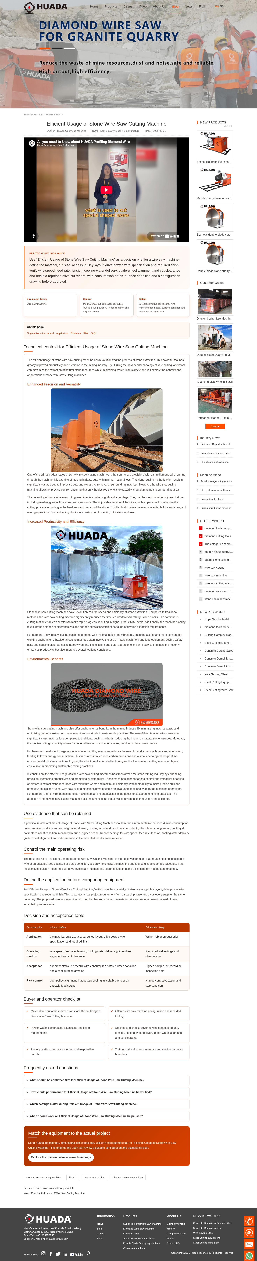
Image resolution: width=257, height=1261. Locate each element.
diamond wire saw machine (128, 1177)
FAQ (93, 333)
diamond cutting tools (215, 536)
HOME (49, 114)
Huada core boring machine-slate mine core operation (214, 509)
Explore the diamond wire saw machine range (61, 1157)
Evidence (76, 333)
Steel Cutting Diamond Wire (219, 642)
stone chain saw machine (216, 599)
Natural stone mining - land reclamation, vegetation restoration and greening (213, 454)
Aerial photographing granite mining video (214, 483)
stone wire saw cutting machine (43, 1177)
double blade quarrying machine (216, 551)
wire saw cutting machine (216, 583)
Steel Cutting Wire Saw (219, 690)
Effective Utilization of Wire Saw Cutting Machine (58, 1193)
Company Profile (176, 1223)
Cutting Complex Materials (219, 634)
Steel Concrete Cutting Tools (139, 1238)
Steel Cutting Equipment (219, 682)
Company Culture (176, 1233)
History (171, 1228)
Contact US (173, 1243)
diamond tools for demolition (219, 627)
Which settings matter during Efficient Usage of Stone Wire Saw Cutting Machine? (84, 1104)
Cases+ (215, 426)
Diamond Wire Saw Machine (139, 1228)
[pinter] (89, 1254)
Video (100, 1238)
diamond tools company (216, 528)
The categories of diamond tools (216, 544)
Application (62, 333)
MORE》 (228, 126)
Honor (170, 1238)
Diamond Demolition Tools (207, 1241)
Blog (58, 114)
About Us (174, 1216)
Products (130, 1216)
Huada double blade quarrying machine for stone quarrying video (212, 500)
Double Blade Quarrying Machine (141, 1243)
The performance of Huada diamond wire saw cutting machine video (214, 491)
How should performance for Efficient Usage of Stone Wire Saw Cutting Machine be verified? (91, 1092)
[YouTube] (77, 1254)
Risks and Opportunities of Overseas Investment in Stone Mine (213, 445)
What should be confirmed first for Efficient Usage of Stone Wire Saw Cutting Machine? (87, 1080)
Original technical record (40, 333)
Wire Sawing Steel (216, 674)
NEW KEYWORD (206, 1216)
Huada (73, 1177)
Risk (85, 333)
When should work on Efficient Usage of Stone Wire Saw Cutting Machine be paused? (86, 1116)
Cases (100, 1233)
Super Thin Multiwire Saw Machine (142, 1223)
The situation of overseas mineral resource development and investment (213, 463)
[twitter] (59, 1254)
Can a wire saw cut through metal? (55, 1188)
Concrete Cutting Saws (219, 650)
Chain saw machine (134, 1248)
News (100, 1223)
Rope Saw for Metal (217, 619)
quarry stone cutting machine (216, 559)
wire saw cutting (212, 567)
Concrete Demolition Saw (219, 666)
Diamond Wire (131, 1233)
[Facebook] (52, 1254)
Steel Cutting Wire (203, 1236)
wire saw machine (95, 1177)
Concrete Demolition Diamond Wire (219, 658)
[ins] (44, 1254)
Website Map (31, 1254)
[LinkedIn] (67, 1254)
